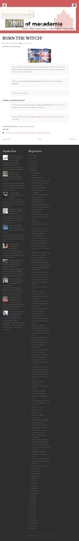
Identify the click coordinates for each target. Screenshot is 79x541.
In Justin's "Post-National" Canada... (41, 180)
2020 (31, 170)
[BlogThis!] (4, 129)
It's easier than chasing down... (39, 340)
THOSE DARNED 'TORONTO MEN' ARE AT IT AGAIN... (16, 195)
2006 (31, 528)
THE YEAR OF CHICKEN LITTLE (41, 253)
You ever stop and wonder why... (40, 275)
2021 (31, 168)
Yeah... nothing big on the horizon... (41, 400)
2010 (31, 518)
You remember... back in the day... (40, 318)
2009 (31, 521)
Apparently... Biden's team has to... (40, 308)
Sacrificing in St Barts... (37, 185)
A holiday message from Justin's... (40, 214)
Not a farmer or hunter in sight (40, 372)
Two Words (35, 175)
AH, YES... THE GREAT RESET (40, 439)
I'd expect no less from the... (39, 345)
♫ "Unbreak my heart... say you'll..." (41, 301)
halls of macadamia (38, 535)
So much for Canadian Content (40, 367)
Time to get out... (36, 221)
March (33, 488)
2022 (31, 165)
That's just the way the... (38, 291)
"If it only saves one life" (38, 294)
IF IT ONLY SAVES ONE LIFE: (40, 262)
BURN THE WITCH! (22, 38)
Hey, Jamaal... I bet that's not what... (41, 260)
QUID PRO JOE (36, 347)
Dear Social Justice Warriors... (39, 430)
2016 (31, 503)
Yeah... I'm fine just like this (39, 352)
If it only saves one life (37, 209)
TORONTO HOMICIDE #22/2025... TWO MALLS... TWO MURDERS (16, 158)
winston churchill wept (43, 133)
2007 (31, 525)
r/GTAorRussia (36, 417)
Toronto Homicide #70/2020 (39, 279)
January (34, 493)
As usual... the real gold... (38, 381)
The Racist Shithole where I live (40, 183)
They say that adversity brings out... (41, 207)
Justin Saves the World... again (39, 466)
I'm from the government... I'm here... (41, 461)
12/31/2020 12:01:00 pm (11, 43)
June (33, 481)
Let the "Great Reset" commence (40, 228)
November (34, 469)
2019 (31, 496)
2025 (31, 158)
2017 (31, 501)
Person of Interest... (37, 212)
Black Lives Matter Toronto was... (40, 459)
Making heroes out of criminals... (40, 303)
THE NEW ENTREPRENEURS (40, 442)
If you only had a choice (38, 197)
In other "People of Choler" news (40, 330)
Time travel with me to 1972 (39, 255)
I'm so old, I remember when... (39, 357)
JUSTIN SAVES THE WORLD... (40, 204)
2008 (31, 523)
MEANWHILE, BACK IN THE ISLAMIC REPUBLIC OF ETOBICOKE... (16, 211)
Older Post (72, 139)
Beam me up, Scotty (37, 413)
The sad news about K (37, 408)
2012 (31, 513)
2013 (31, 511)
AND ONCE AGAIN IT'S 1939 (40, 195)
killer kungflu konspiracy (28, 133)
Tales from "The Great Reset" (39, 238)
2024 (31, 160)
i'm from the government (12, 133)
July (33, 478)
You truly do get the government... (40, 328)
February (34, 491)
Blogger (52, 535)
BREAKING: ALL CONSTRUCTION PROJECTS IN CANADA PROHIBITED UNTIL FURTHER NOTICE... (13, 177)
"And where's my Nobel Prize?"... (40, 369)
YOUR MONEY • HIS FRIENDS (40, 420)
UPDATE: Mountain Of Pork (39, 243)
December (34, 173)
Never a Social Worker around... (40, 240)
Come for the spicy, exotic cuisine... (41, 355)
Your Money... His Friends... (39, 258)
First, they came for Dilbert (39, 360)
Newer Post (6, 139)
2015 (31, 506)
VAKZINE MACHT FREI (38, 391)
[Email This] (3, 129)
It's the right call (36, 306)
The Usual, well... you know (39, 245)
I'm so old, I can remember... (39, 393)
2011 (31, 516)
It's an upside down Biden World (40, 350)
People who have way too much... (40, 277)
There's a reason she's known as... (40, 444)
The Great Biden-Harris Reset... (40, 374)
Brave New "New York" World (39, 231)
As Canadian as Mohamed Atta (40, 272)
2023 (31, 163)
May (33, 483)
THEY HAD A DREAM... (38, 415)
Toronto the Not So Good (38, 316)
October (34, 471)
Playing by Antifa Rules (38, 422)
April (33, 486)
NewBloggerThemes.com (50, 537)
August (34, 476)
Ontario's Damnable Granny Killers (41, 265)
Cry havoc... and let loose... (38, 432)
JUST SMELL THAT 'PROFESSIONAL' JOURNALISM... (14, 246)
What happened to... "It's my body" (40, 427)
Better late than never (37, 313)
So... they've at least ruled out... (40, 337)
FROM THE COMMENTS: (39, 188)
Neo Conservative (27, 43)
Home (40, 139)
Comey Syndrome (36, 384)
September (35, 473)
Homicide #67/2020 (37, 410)
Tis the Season (35, 464)
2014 (31, 508)
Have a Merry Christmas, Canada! (41, 342)
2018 (31, 498)
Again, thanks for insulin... (38, 311)
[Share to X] (6, 129)
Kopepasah (31, 537)
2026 (31, 155)
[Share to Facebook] (7, 129)
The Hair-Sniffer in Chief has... (40, 425)
